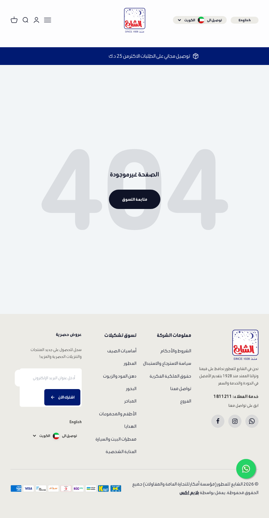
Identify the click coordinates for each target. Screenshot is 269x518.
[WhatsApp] (252, 421)
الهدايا (130, 426)
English (244, 20)
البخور (131, 388)
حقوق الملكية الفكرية (170, 376)
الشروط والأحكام (175, 351)
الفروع (185, 401)
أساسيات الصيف (121, 351)
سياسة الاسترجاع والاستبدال (167, 363)
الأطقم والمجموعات (117, 414)
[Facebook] (217, 421)
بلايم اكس (189, 492)
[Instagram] (234, 421)
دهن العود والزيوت (119, 376)
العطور (130, 363)
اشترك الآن (66, 397)
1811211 (223, 396)
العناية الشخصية (121, 451)
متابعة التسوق (134, 199)
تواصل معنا (180, 388)
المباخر (130, 401)
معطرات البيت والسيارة (115, 439)
